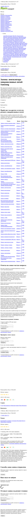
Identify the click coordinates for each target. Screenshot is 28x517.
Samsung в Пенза (4, 28)
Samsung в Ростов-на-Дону (7, 31)
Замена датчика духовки (6, 247)
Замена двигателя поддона (7, 143)
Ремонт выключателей (6, 137)
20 (18, 195)
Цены (20, 405)
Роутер (4, 45)
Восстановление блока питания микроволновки (6, 141)
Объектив (9, 45)
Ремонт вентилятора (5, 190)
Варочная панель (23, 43)
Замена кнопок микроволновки (8, 261)
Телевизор (5, 42)
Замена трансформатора (6, 165)
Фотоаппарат (11, 42)
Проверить (3, 342)
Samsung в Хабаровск (6, 30)
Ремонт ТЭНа (4, 174)
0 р (22, 139)
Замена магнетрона (5, 163)
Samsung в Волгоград (5, 27)
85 (18, 131)
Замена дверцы (4, 179)
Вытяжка (17, 43)
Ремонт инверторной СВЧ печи (8, 160)
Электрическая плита (16, 45)
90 (18, 168)
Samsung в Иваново (5, 22)
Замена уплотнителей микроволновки (8, 256)
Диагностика (4, 139)
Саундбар (24, 45)
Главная (2, 76)
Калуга (23, 420)
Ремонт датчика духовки (6, 245)
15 (18, 139)
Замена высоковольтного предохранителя (6, 134)
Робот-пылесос (6, 43)
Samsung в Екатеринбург (6, 15)
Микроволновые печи (9, 76)
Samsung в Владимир (5, 19)
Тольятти (9, 420)
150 (18, 128)
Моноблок (10, 37)
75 (18, 220)
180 (18, 143)
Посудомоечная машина (8, 39)
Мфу (21, 44)
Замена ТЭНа (4, 217)
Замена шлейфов (4, 198)
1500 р (22, 220)
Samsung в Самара (5, 26)
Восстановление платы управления (6, 258)
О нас (2, 405)
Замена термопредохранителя (7, 236)
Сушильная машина (8, 40)
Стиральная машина (8, 44)
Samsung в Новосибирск (6, 21)
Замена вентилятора (20, 76)
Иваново (9, 422)
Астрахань (14, 420)
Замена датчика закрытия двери (8, 123)
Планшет (10, 35)
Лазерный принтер (19, 39)
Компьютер (15, 37)
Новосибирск (4, 422)
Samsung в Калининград (6, 25)
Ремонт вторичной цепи (6, 146)
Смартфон (5, 35)
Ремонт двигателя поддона (7, 242)
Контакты (5, 61)
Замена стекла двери (5, 212)
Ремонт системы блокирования (8, 128)
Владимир (19, 420)
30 (18, 123)
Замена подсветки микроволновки (7, 182)
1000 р (22, 179)
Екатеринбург (4, 420)
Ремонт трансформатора (6, 171)
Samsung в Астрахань (5, 17)
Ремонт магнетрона (5, 250)
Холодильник (20, 35)
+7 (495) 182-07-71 (5, 6)
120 (18, 126)
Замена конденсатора (6, 187)
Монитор (5, 37)
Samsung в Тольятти (5, 16)
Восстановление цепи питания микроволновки (6, 176)
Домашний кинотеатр (18, 40)
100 (18, 154)
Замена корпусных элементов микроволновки (7, 155)
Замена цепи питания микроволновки (6, 152)
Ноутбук (15, 35)
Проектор (17, 42)
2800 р (22, 193)
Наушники (24, 44)
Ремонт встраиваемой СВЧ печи (8, 239)
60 (18, 160)
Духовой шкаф (9, 38)
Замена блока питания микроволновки (6, 226)
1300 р (22, 160)
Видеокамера (16, 38)
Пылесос (12, 43)
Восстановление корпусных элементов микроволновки (7, 201)
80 (18, 137)
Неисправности (7, 59)
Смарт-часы (22, 42)
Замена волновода (5, 195)
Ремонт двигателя (5, 206)
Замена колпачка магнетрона (7, 204)
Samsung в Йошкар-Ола (6, 23)
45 (18, 165)
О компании (6, 60)
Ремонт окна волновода (6, 214)
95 (18, 157)
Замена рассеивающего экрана (8, 168)
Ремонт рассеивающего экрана (8, 228)
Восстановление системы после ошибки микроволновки (8, 185)
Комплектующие (7, 58)
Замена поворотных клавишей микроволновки (8, 131)
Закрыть (2, 515)
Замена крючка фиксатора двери (8, 234)
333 (18, 163)
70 (18, 146)
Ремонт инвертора (5, 193)
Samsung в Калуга (5, 20)
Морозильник (16, 44)
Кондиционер (22, 38)
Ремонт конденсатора (6, 223)
